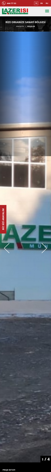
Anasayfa (20, 26)
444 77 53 (11, 3)
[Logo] (15, 11)
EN (41, 3)
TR (36, 3)
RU (47, 3)
